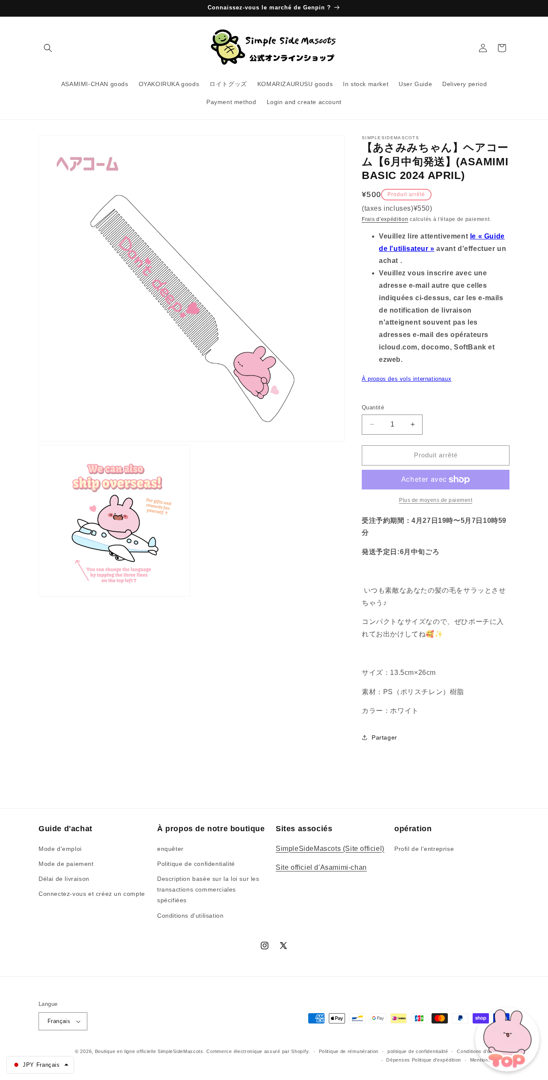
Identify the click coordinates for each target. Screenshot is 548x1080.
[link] (435, 500)
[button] (48, 48)
